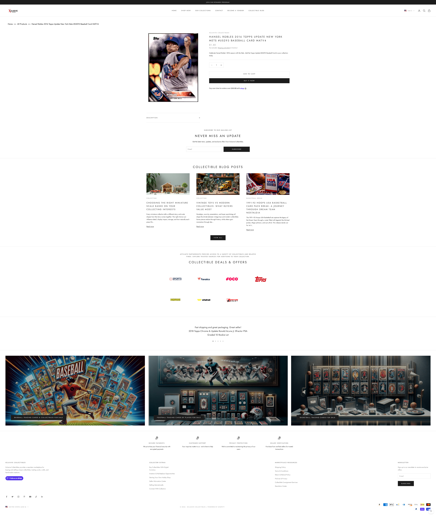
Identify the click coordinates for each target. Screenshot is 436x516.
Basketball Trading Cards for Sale (317, 417)
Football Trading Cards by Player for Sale (179, 417)
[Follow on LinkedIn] (42, 497)
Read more (150, 226)
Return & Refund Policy (282, 475)
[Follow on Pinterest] (24, 497)
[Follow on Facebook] (6, 497)
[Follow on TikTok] (36, 497)
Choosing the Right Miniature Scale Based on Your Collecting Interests (167, 206)
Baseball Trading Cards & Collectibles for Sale (38, 417)
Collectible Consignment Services (286, 482)
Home (174, 11)
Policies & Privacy (281, 478)
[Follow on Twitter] (12, 497)
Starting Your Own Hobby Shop (160, 477)
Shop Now (186, 11)
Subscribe (236, 149)
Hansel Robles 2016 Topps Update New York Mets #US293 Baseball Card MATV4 (65, 24)
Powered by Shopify (216, 507)
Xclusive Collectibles (219, 33)
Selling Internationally (156, 485)
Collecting (151, 198)
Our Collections (203, 11)
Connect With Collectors (157, 489)
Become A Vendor (236, 11)
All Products (22, 24)
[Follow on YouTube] (30, 497)
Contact (219, 11)
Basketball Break (254, 198)
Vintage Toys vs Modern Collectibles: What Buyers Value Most (214, 206)
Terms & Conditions (281, 471)
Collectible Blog (256, 11)
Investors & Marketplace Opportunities (162, 473)
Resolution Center (281, 486)
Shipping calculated (224, 48)
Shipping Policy (280, 467)
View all (218, 238)
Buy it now (249, 81)
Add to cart (249, 74)
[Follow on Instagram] (18, 497)
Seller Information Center (157, 481)
